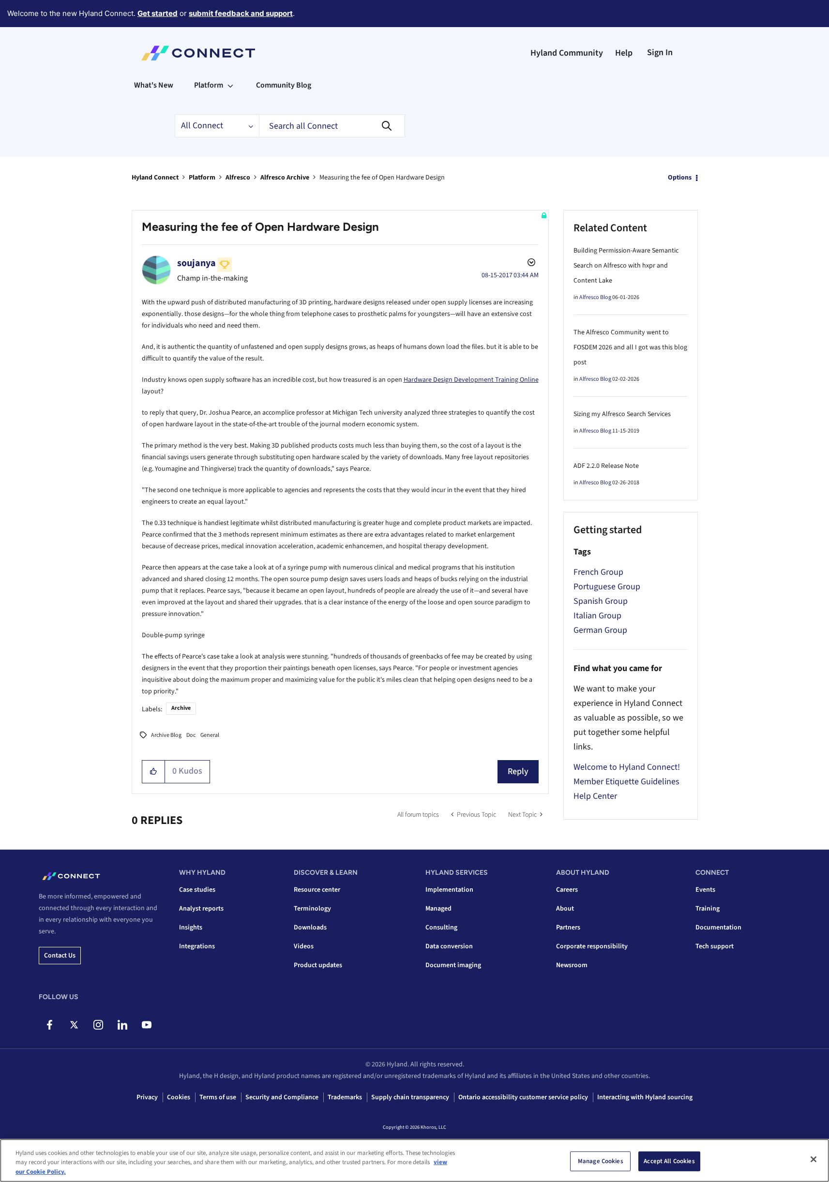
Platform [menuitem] (208, 85)
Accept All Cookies (669, 1160)
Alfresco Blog (595, 297)
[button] (153, 772)
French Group (598, 572)
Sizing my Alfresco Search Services (622, 414)
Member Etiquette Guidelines (626, 782)
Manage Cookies (600, 1160)
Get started (157, 13)
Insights (190, 927)
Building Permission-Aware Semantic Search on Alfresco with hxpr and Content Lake (625, 265)
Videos (304, 946)
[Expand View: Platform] (230, 85)
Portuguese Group (606, 587)
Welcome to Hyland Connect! (626, 767)
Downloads (310, 927)
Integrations (197, 946)
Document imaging (453, 965)
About (565, 908)
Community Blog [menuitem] (283, 85)
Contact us (59, 955)
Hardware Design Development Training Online (471, 380)
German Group (600, 630)
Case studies (197, 890)
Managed (438, 908)
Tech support (714, 946)
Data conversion (449, 946)
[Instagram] (98, 1024)
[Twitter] (74, 1024)
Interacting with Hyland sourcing (645, 1097)
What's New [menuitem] (153, 85)
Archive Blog (166, 735)
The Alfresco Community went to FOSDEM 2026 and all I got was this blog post (630, 347)
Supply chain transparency (410, 1097)
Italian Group (597, 616)
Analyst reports (201, 908)
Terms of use (217, 1097)
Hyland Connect (155, 177)
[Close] (813, 1159)
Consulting (441, 927)
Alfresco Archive (284, 177)
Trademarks (345, 1097)
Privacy (147, 1097)
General (209, 735)
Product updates (318, 965)
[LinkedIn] (122, 1024)
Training (707, 908)
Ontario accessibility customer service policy (523, 1097)
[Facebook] (49, 1024)
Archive (181, 708)
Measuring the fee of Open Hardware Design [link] (382, 177)
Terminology (312, 908)
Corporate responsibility (592, 946)
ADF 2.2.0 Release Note (606, 466)
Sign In (660, 52)
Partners (568, 927)
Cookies (178, 1097)
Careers (567, 890)
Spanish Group (600, 601)
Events (705, 890)
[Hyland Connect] (198, 53)
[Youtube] (146, 1024)
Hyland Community (566, 53)
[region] (414, 1160)
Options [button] (680, 177)
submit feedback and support (241, 13)
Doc (191, 735)
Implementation (449, 890)
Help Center (595, 796)
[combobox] (332, 125)
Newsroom (572, 965)
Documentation (718, 927)
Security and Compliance (281, 1097)
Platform (202, 177)
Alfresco (238, 177)
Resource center (317, 890)
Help (624, 53)
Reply (518, 771)
